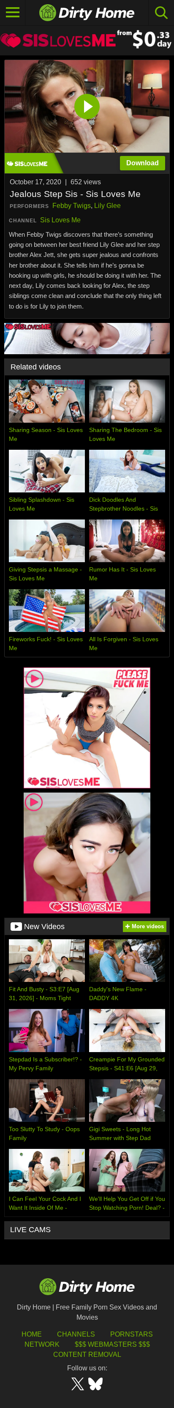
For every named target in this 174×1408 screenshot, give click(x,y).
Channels (76, 1334)
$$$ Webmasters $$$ (112, 1344)
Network (42, 1344)
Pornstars (131, 1334)
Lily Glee (107, 205)
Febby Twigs (71, 205)
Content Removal (87, 1354)
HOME (32, 1334)
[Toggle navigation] (12, 12)
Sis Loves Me (60, 220)
